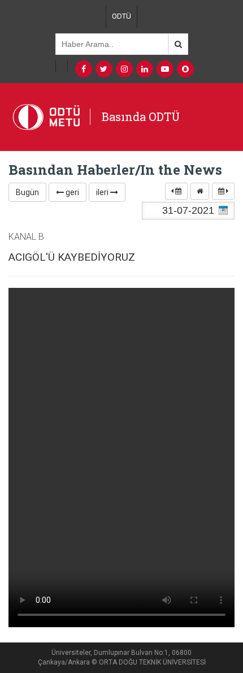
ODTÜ (121, 16)
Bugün (27, 192)
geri (71, 192)
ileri (103, 192)
